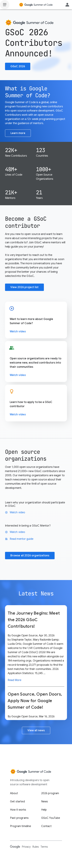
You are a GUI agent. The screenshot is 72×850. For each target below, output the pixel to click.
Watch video (18, 331)
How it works (18, 809)
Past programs (19, 818)
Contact (46, 826)
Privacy (26, 846)
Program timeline (20, 826)
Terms (44, 846)
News (44, 801)
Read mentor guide (19, 539)
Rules (35, 846)
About (14, 793)
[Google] (15, 846)
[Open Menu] (4, 4)
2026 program (50, 793)
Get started (17, 801)
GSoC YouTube (50, 818)
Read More (14, 680)
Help (44, 809)
